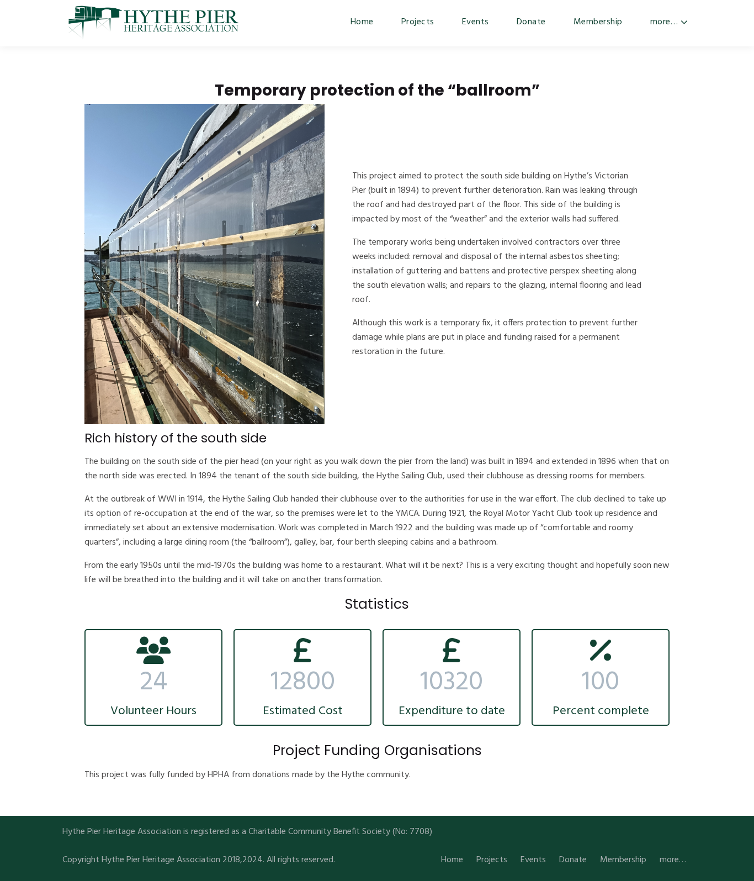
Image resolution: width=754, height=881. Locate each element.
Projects (417, 22)
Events (475, 22)
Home (362, 22)
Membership (598, 22)
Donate (531, 22)
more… (664, 22)
